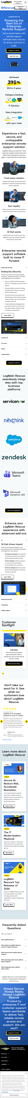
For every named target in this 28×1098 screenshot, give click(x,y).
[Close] (26, 1073)
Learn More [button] (7, 315)
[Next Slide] (26, 721)
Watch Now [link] (9, 806)
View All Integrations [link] (14, 510)
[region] (14, 1084)
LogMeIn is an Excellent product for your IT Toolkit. (13, 714)
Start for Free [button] (14, 56)
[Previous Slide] (1, 721)
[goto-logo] (14, 1048)
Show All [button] (3, 934)
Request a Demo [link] (20, 7)
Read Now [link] (9, 853)
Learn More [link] (9, 905)
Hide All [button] (9, 934)
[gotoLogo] (6, 2)
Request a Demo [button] (14, 50)
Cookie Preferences (14, 1095)
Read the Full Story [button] (14, 663)
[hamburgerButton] (25, 2)
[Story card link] (14, 404)
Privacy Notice (16, 1090)
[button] (14, 266)
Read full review (7, 739)
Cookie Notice (5, 1092)
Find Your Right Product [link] (18, 2)
